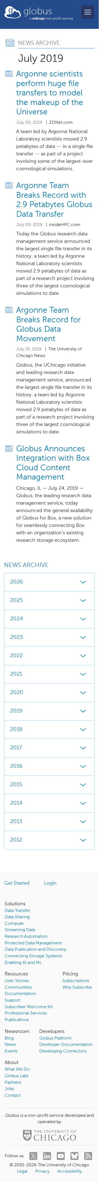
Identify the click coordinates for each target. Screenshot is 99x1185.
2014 (16, 803)
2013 (16, 821)
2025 (16, 600)
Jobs (9, 1089)
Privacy (42, 1171)
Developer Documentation (65, 1045)
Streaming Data (20, 930)
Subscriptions (76, 981)
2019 (16, 711)
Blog (9, 1038)
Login (50, 883)
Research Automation (26, 936)
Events (11, 1051)
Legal (22, 1171)
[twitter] (33, 1156)
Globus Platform (55, 1038)
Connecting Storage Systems (33, 956)
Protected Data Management (33, 943)
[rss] (88, 1156)
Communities (18, 987)
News (10, 1045)
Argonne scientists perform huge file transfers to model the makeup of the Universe (49, 93)
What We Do (17, 1069)
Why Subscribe (77, 987)
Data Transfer (17, 911)
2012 (16, 840)
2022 (16, 656)
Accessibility (69, 1171)
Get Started (17, 883)
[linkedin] (47, 1156)
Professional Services (26, 1013)
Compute (14, 924)
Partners (13, 1082)
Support (12, 1000)
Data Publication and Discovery (35, 949)
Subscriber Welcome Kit (29, 1007)
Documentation (20, 994)
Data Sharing (17, 917)
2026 (16, 582)
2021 (16, 674)
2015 (16, 785)
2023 (16, 637)
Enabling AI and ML (23, 963)
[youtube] (61, 1156)
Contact (13, 1095)
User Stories (17, 981)
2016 (16, 766)
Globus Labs (17, 1076)
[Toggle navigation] (87, 12)
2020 (16, 692)
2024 (16, 619)
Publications (17, 1020)
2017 (16, 748)
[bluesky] (74, 1156)
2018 (16, 729)
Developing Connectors (63, 1051)
